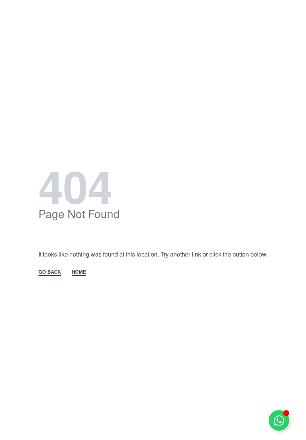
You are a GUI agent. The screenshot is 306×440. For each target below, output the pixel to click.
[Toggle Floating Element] (279, 420)
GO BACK (49, 272)
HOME (79, 272)
